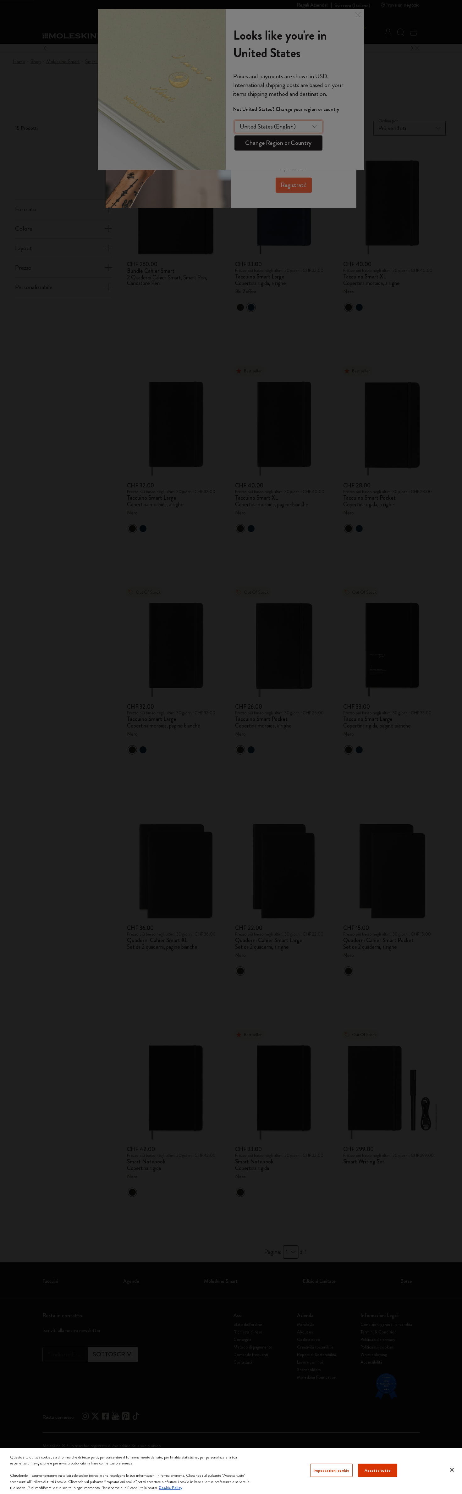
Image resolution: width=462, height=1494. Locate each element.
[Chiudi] (452, 1470)
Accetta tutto (378, 1470)
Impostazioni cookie (331, 1470)
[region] (231, 1471)
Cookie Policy (170, 1488)
